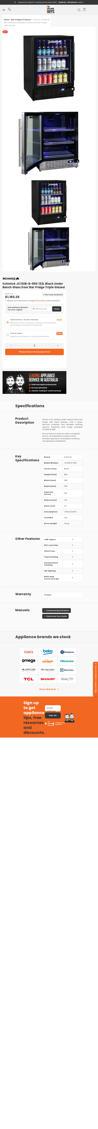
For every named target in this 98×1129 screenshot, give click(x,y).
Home (6, 20)
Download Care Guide (56, 616)
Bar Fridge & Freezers (21, 20)
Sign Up (53, 715)
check (56, 309)
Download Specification (57, 610)
